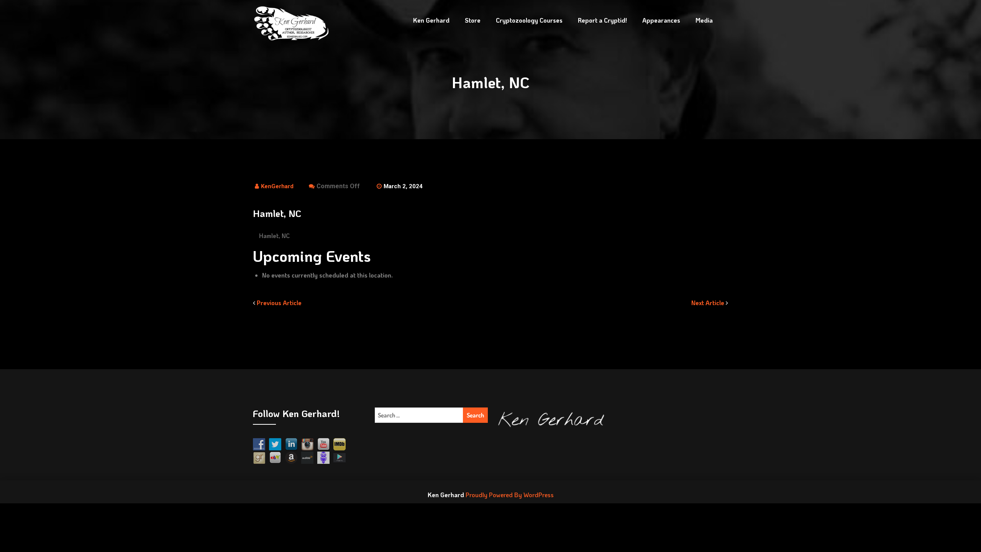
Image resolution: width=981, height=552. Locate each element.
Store (473, 20)
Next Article (708, 303)
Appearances (661, 20)
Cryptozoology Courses (529, 20)
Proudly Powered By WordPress (510, 495)
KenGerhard (277, 186)
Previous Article (278, 303)
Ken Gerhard (431, 20)
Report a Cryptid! (602, 20)
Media (704, 20)
